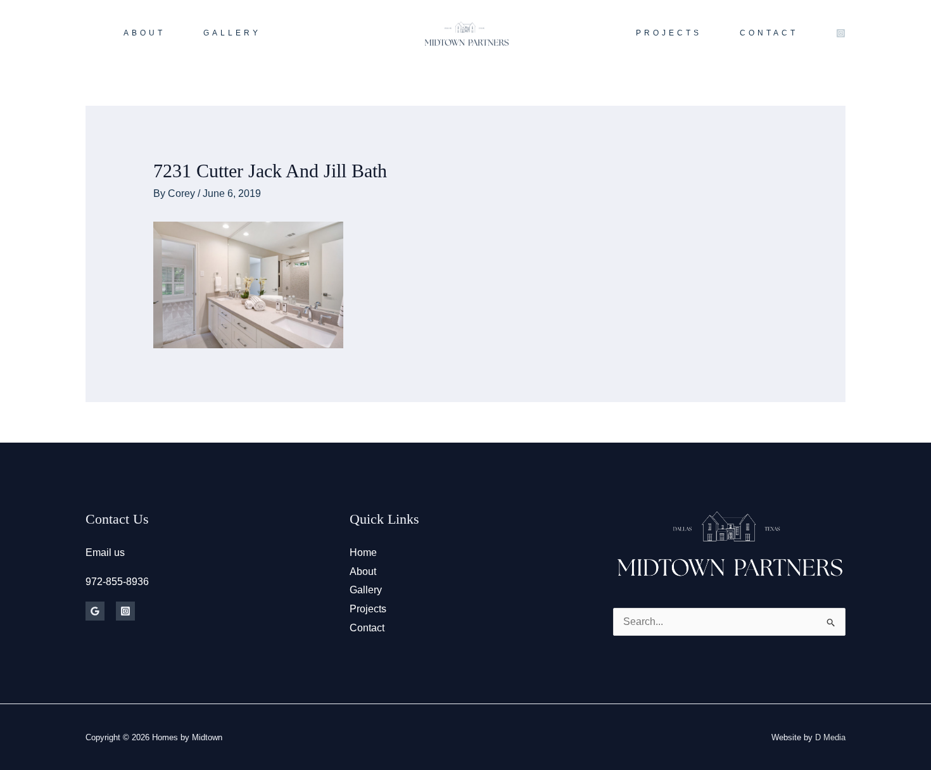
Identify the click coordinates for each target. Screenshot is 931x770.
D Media (830, 737)
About (363, 571)
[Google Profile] (95, 611)
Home (363, 552)
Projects (368, 608)
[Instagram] (841, 33)
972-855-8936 (117, 581)
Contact (367, 627)
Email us (105, 552)
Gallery (366, 589)
